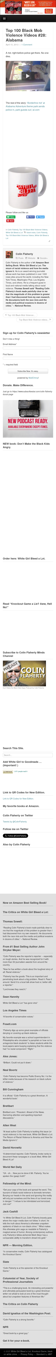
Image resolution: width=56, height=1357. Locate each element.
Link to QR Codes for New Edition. (18, 798)
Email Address (10, 344)
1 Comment (27, 44)
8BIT (50, 1354)
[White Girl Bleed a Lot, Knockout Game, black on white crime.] (28, 7)
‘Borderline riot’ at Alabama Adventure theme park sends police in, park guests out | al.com (25, 106)
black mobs (31, 232)
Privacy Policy (27, 1354)
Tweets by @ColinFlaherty (15, 821)
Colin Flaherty (13, 229)
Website (31, 258)
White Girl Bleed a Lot (14, 232)
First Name (8, 354)
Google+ (44, 258)
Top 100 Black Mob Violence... (21, 315)
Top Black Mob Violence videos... (33, 319)
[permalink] (48, 241)
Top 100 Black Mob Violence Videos (33, 229)
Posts (20, 258)
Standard (40, 1354)
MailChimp (33, 377)
